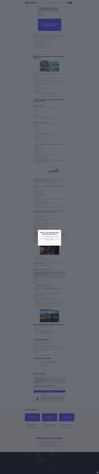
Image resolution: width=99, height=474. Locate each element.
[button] (60, 231)
